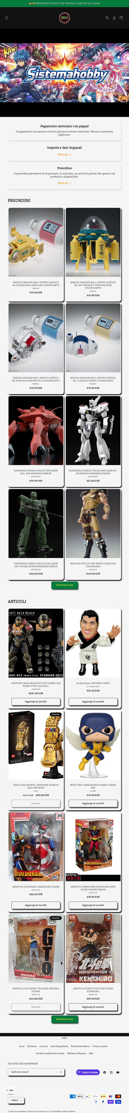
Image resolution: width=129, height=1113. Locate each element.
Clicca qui (63, 154)
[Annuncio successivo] (122, 3)
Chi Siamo (32, 1046)
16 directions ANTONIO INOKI (93, 683)
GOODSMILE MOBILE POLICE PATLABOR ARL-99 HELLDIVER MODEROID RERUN (36, 565)
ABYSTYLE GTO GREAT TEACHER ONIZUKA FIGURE (35, 990)
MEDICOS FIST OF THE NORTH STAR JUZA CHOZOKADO (93, 565)
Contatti (43, 1046)
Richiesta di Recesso (76, 1053)
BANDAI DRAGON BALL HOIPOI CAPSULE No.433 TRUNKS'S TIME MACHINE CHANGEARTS (93, 285)
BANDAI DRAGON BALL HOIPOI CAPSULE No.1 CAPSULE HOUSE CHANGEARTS (93, 379)
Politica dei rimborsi (80, 1046)
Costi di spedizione (59, 1046)
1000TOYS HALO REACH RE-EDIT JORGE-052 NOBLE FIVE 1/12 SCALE (35, 684)
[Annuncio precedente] (6, 3)
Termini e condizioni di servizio (50, 1053)
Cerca (22, 1046)
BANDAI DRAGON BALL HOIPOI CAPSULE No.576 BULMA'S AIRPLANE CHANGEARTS (36, 284)
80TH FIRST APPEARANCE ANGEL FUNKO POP (93, 786)
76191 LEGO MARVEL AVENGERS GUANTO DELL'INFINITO (36, 786)
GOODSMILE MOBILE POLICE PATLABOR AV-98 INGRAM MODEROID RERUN (93, 472)
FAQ (91, 1053)
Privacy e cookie (100, 1046)
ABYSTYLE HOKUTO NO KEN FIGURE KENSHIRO (93, 990)
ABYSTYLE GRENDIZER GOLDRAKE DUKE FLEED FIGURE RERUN (93, 888)
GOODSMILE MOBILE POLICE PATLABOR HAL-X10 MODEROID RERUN (36, 472)
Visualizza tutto (64, 585)
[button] (6, 17)
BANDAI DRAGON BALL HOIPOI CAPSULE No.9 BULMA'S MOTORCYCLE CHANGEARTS (36, 379)
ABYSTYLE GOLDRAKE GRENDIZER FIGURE (35, 886)
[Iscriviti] (60, 1072)
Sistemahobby (20, 1111)
